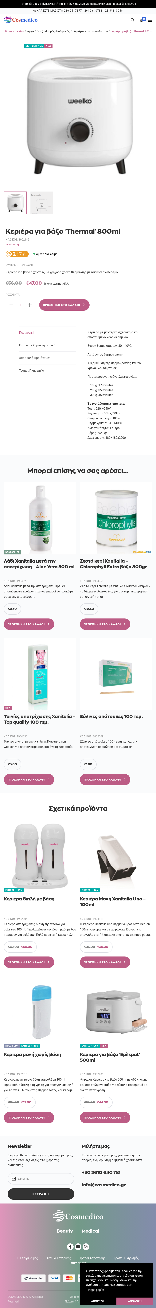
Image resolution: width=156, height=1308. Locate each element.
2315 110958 (114, 10)
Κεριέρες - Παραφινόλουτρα (91, 31)
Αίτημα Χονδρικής (58, 1258)
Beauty (65, 1231)
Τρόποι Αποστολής (93, 1258)
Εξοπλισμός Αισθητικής (55, 31)
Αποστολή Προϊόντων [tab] (34, 358)
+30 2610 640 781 (101, 1172)
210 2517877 (73, 10)
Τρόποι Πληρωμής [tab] (31, 370)
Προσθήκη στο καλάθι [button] (26, 624)
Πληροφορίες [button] (95, 1289)
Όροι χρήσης (78, 1296)
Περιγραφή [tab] (26, 332)
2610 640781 (93, 10)
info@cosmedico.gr (104, 1185)
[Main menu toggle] (150, 20)
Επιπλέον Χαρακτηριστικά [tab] (37, 345)
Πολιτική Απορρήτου (78, 1301)
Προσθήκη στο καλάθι (61, 305)
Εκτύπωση (12, 244)
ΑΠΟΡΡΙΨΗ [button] (98, 1301)
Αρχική (31, 31)
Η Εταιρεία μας (27, 1258)
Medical (90, 1231)
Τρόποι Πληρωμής (126, 1258)
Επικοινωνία (78, 1263)
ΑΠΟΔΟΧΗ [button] (135, 1301)
